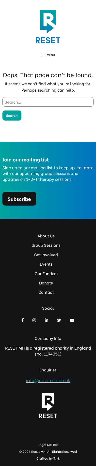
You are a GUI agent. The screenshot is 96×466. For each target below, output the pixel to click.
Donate (46, 282)
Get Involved (46, 254)
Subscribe (19, 198)
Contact (46, 292)
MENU (51, 55)
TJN (56, 458)
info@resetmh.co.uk (48, 380)
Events (46, 264)
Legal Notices (48, 444)
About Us (46, 235)
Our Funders (46, 273)
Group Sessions (46, 245)
